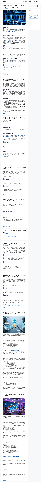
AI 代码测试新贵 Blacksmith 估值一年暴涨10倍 (9, 68)
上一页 (4, 480)
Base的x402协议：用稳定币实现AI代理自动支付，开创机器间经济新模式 (14, 313)
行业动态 (4, 270)
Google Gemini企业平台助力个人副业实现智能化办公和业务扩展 (11, 236)
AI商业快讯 (5, 1)
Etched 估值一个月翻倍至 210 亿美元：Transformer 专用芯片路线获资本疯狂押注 (33, 18)
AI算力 (4, 74)
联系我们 (30, 1)
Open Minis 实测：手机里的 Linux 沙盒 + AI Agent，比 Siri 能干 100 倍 (33, 13)
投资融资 (4, 73)
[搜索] (37, 6)
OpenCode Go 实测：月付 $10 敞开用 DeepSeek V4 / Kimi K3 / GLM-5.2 (12, 305)
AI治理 (4, 226)
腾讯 (7, 74)
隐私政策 (37, 1)
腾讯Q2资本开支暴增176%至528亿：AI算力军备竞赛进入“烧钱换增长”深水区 (14, 6)
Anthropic (6, 226)
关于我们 (23, 1)
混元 (5, 74)
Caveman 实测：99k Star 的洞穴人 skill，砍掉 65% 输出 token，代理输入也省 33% (33, 15)
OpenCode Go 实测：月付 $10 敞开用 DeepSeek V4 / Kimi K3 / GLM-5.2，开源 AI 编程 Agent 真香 (14, 119)
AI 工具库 (34, 1)
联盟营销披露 (26, 1)
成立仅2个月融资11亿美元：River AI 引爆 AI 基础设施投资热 (11, 66)
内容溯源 (9, 226)
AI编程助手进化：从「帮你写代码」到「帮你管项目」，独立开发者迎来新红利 (14, 276)
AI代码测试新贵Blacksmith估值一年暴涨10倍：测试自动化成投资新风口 (13, 80)
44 (9, 480)
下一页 (12, 480)
